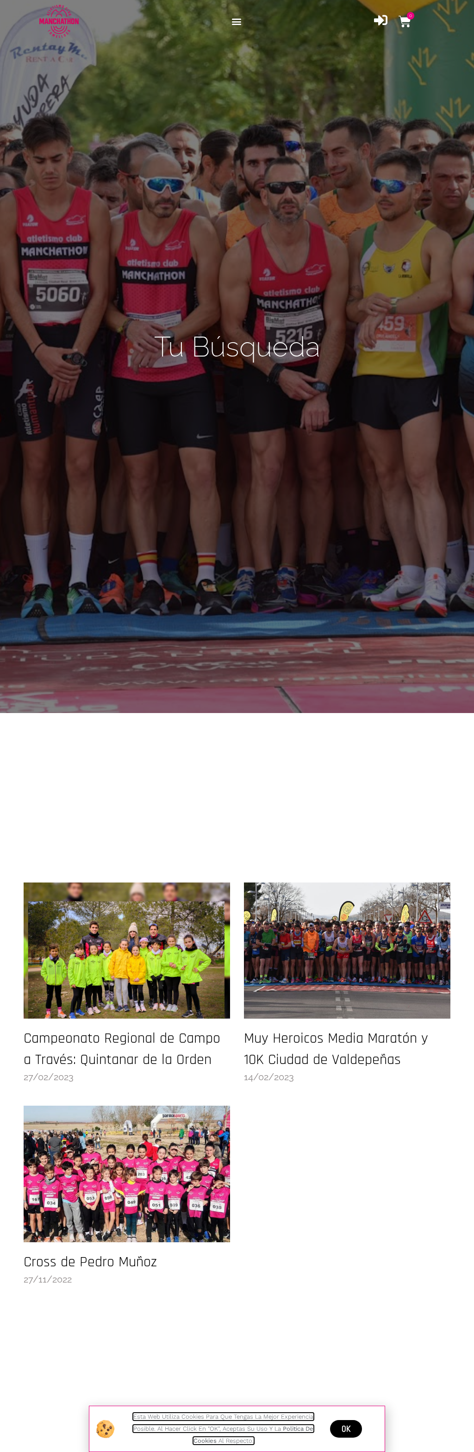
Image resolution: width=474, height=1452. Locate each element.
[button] (236, 21)
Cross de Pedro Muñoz (90, 1261)
